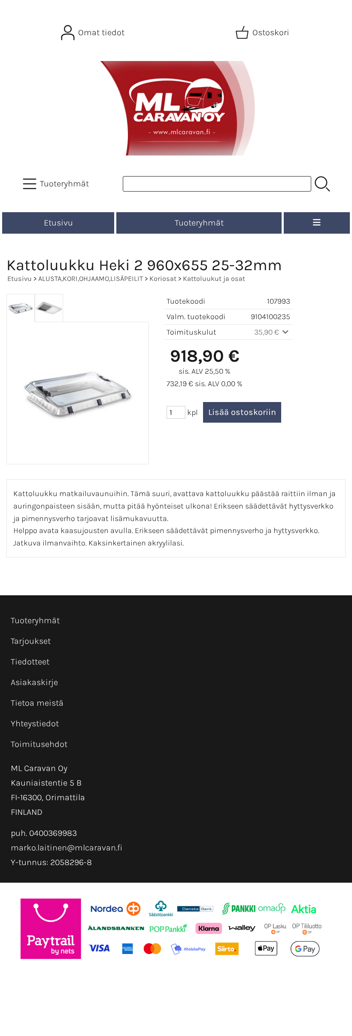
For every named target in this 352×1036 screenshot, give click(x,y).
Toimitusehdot (39, 744)
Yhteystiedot (35, 723)
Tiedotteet (30, 662)
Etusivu (58, 223)
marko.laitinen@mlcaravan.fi (66, 848)
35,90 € (267, 332)
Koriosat (162, 278)
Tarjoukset (31, 641)
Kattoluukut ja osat (214, 278)
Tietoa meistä (37, 703)
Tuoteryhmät (199, 223)
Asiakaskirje (34, 682)
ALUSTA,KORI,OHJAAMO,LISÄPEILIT (90, 278)
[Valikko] (317, 223)
